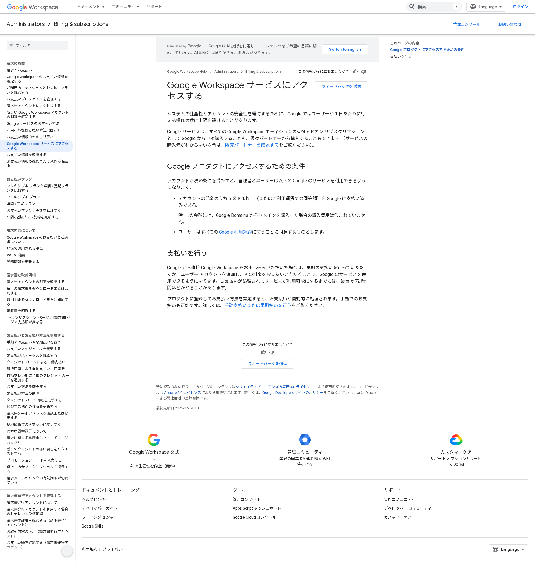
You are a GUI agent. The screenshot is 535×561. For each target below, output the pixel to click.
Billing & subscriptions (81, 24)
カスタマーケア (397, 517)
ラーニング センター (100, 517)
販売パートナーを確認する (252, 145)
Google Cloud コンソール (254, 517)
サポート (154, 6)
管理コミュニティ (399, 499)
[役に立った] (355, 71)
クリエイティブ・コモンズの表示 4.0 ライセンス (274, 387)
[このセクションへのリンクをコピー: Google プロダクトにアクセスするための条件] (310, 167)
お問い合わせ (510, 24)
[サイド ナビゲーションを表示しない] (67, 551)
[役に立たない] (363, 71)
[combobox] (434, 7)
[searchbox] (37, 45)
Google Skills (93, 526)
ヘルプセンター (95, 499)
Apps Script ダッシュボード (257, 508)
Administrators (26, 24)
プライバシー (114, 549)
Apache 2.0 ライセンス (182, 392)
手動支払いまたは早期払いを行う (258, 305)
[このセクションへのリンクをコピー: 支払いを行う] (212, 254)
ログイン (520, 6)
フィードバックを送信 (341, 86)
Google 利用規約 (235, 232)
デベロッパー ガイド (100, 508)
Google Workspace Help (187, 71)
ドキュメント (88, 6)
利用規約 (89, 549)
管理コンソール (466, 24)
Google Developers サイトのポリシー (293, 392)
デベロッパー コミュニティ (407, 508)
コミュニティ (123, 6)
